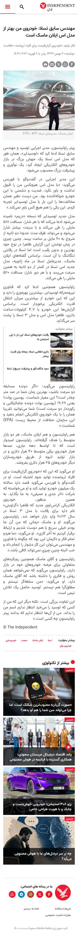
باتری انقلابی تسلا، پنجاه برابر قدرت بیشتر (29, 354)
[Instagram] (30, 894)
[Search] (21, 7)
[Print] (45, 64)
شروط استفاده (63, 908)
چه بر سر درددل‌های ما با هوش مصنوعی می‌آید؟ (43, 856)
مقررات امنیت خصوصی (58, 915)
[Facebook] (72, 64)
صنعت (24, 640)
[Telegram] (21, 894)
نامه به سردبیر (31, 908)
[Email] (52, 64)
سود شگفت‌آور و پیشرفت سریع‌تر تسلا (28, 369)
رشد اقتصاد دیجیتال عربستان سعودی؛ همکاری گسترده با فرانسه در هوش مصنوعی (41, 757)
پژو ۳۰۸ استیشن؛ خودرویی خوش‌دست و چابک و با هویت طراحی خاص (42, 807)
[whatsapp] (12, 894)
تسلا (50, 640)
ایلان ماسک (37, 640)
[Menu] (7, 7)
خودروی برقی (66, 646)
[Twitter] (59, 64)
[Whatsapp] (65, 64)
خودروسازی (11, 640)
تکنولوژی (49, 663)
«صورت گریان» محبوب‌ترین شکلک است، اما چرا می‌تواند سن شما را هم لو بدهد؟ (40, 707)
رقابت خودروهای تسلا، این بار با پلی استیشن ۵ (29, 337)
